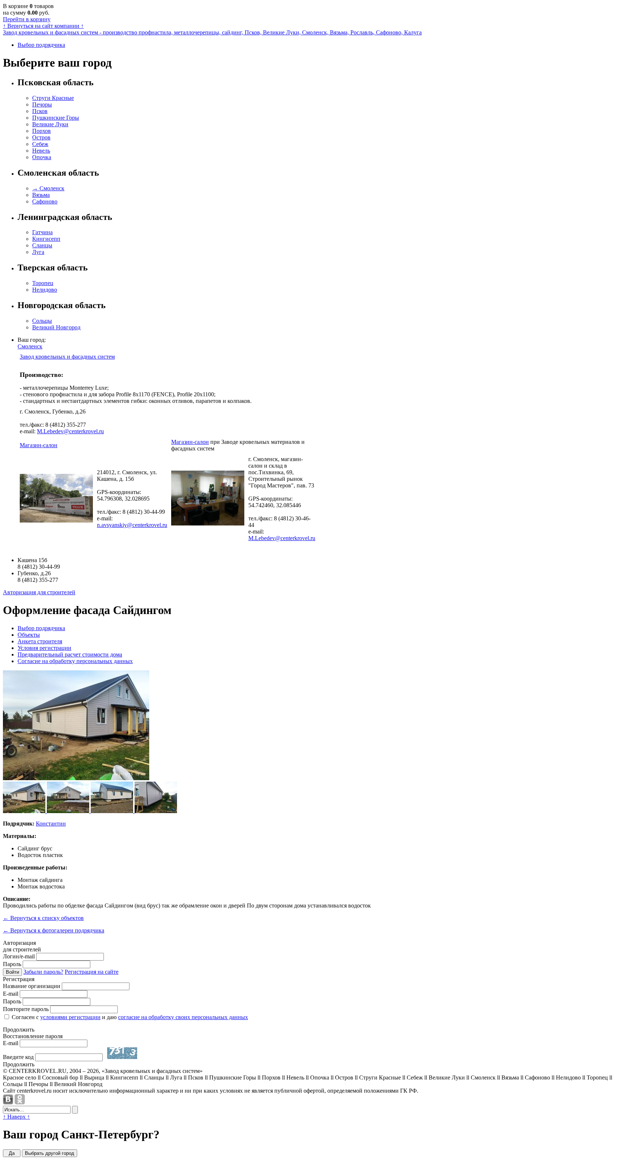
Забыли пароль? (43, 972)
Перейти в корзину (26, 19)
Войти (12, 972)
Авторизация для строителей (39, 592)
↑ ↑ (43, 26)
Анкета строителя (40, 641)
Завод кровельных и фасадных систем (67, 356)
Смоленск (30, 346)
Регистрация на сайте (91, 972)
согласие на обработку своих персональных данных (183, 1017)
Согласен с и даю (129, 1017)
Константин (51, 823)
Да (12, 1153)
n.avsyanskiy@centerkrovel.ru (132, 525)
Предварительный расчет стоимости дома (70, 654)
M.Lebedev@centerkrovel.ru (70, 431)
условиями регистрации (70, 1017)
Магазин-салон (38, 445)
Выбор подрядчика (41, 45)
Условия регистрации (44, 648)
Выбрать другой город (49, 1153)
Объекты (29, 635)
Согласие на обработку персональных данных (75, 661)
